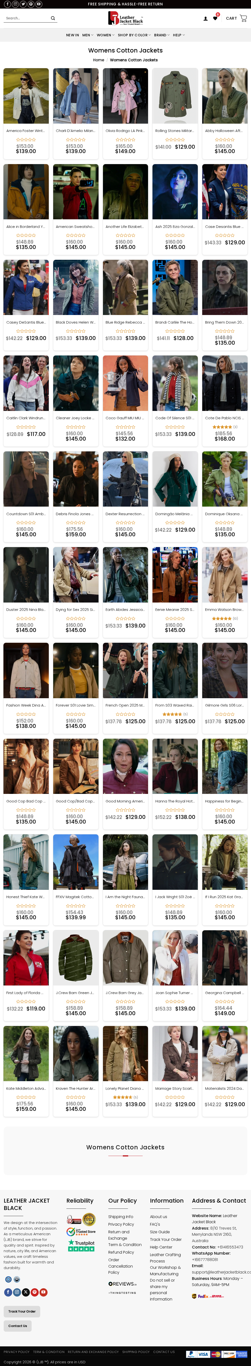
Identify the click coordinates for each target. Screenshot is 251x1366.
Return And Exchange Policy (93, 1352)
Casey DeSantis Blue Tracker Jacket (26, 322)
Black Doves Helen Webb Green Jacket (76, 322)
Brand (160, 35)
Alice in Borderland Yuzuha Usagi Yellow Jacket (26, 226)
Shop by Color (133, 35)
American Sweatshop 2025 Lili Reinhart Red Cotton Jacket (76, 226)
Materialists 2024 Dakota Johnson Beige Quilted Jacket (225, 1088)
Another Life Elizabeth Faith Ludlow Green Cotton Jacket (125, 226)
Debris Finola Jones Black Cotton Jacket (76, 514)
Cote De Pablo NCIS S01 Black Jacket (225, 418)
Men (86, 35)
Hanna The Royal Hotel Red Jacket (175, 801)
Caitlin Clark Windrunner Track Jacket (26, 418)
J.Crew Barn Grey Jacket (125, 992)
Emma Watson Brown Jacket (225, 609)
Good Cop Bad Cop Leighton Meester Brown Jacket (26, 801)
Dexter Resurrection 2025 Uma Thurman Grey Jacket (125, 514)
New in (72, 35)
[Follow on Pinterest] (31, 4)
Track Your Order (22, 1311)
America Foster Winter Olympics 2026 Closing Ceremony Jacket (26, 130)
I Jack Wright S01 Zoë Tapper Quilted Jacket (175, 896)
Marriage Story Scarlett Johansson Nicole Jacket (175, 1088)
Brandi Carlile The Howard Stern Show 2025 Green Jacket (175, 322)
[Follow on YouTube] (38, 4)
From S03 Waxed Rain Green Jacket (175, 705)
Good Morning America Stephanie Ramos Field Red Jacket (125, 801)
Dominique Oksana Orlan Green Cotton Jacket (225, 514)
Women (104, 35)
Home (98, 60)
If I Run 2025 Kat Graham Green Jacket (225, 896)
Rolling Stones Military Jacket (175, 130)
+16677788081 (205, 1259)
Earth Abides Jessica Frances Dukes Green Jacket (125, 609)
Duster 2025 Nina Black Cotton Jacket (26, 609)
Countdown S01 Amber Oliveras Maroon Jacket (26, 514)
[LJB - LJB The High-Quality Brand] (125, 18)
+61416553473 (230, 1247)
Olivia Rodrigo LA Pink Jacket (125, 130)
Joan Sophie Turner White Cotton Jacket (175, 992)
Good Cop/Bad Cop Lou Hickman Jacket (76, 801)
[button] (205, 18)
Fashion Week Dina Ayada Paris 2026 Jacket (26, 705)
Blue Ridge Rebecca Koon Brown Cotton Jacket (125, 322)
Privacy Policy (17, 1352)
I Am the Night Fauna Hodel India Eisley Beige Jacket (125, 896)
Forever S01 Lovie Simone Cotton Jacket (76, 705)
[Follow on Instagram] (15, 4)
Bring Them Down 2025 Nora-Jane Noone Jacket (225, 322)
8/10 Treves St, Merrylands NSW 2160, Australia (214, 1234)
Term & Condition (49, 1352)
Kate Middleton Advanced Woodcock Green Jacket (26, 1088)
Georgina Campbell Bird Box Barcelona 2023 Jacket (225, 992)
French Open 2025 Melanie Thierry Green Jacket (125, 705)
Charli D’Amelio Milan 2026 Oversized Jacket (76, 130)
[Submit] (53, 18)
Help (177, 35)
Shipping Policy (136, 1352)
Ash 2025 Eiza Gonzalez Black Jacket (175, 226)
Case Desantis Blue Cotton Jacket (225, 226)
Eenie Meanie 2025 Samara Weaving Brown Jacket (175, 609)
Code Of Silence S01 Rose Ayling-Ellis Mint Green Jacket (175, 418)
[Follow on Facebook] (7, 4)
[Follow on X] (26, 1292)
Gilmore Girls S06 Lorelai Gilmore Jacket (225, 705)
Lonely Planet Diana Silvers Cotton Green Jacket (125, 1088)
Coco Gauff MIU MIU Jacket (125, 418)
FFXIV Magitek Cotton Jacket (76, 896)
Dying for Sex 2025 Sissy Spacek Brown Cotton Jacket (76, 609)
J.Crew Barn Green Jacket (76, 992)
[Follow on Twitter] (23, 4)
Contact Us (17, 1326)
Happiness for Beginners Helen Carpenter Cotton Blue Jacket (225, 801)
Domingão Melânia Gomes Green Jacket (175, 514)
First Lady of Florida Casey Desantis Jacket (26, 992)
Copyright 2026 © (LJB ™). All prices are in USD (45, 1362)
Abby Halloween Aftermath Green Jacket (225, 130)
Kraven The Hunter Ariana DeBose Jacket (76, 1088)
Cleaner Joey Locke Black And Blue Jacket (76, 418)
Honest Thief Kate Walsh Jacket (26, 896)
